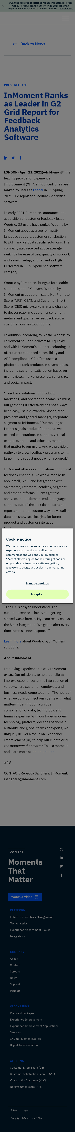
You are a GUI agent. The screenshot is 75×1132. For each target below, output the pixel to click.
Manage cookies (37, 583)
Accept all (37, 594)
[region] (37, 566)
